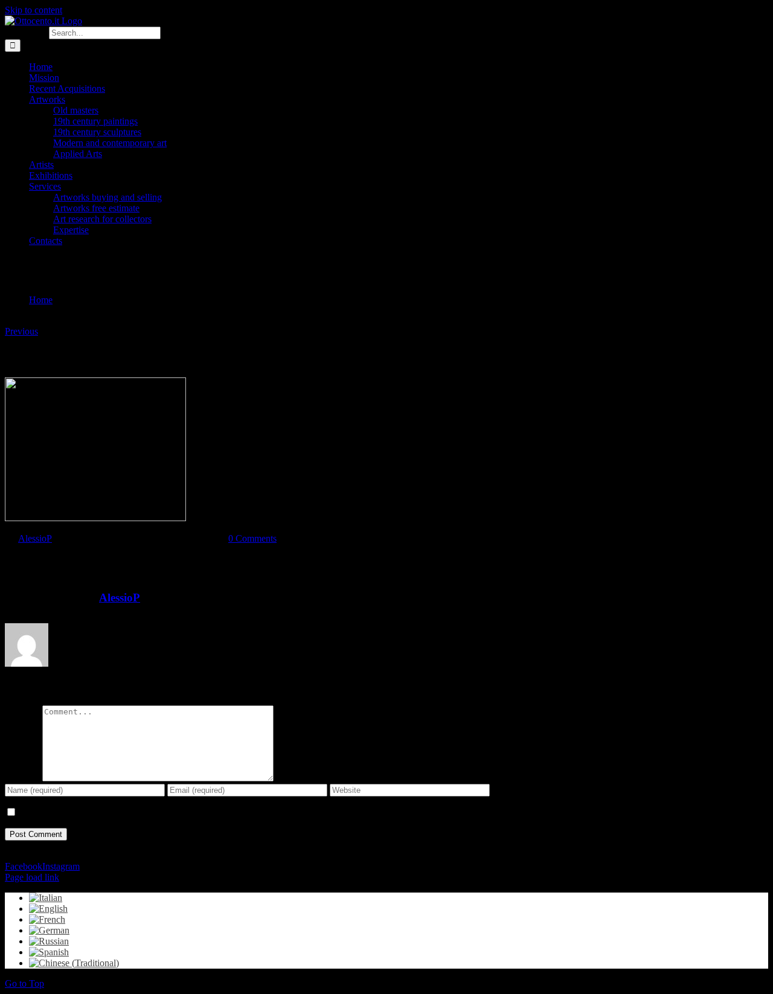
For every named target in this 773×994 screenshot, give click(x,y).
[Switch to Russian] (49, 941)
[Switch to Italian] (45, 898)
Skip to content (33, 10)
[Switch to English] (48, 908)
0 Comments (252, 538)
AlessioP (35, 538)
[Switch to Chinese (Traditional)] (74, 963)
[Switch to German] (49, 930)
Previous (21, 331)
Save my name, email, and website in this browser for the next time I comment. (167, 812)
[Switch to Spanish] (49, 952)
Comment (23, 778)
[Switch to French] (47, 919)
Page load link (32, 877)
